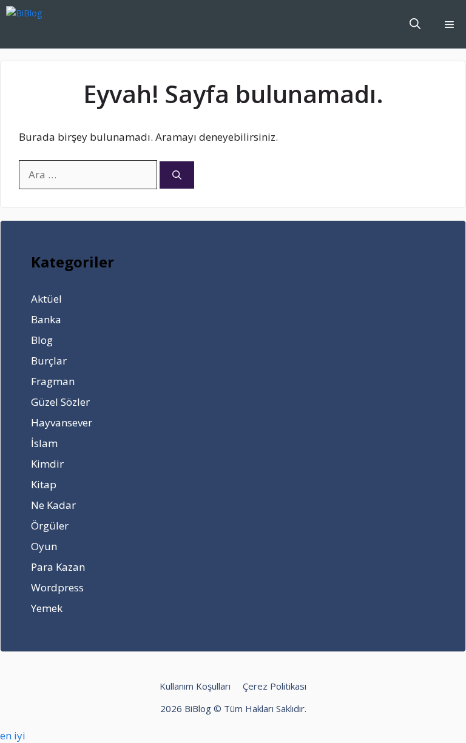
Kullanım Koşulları (195, 686)
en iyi (12, 735)
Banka (46, 319)
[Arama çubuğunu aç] (415, 24)
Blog (42, 340)
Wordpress (57, 587)
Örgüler (50, 526)
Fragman (53, 381)
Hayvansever (61, 422)
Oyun (44, 546)
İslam (44, 443)
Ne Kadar (53, 505)
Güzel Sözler (60, 402)
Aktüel (46, 299)
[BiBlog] (42, 24)
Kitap (43, 484)
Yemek (46, 608)
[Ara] (177, 175)
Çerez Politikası (274, 686)
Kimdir (47, 464)
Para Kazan (58, 567)
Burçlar (49, 361)
